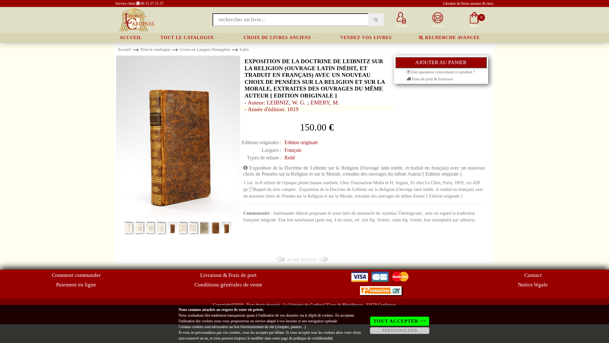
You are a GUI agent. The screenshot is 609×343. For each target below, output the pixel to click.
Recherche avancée (451, 37)
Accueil (131, 37)
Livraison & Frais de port (228, 275)
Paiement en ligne (76, 285)
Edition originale (301, 142)
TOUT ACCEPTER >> (399, 321)
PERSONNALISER (399, 330)
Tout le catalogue (187, 37)
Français (293, 150)
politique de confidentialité (313, 338)
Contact (533, 275)
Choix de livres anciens (277, 37)
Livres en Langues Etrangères (205, 49)
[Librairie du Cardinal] (136, 19)
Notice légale (533, 285)
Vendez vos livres (366, 37)
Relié (290, 157)
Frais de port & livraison (432, 79)
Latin (244, 49)
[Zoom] (178, 138)
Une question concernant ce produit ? (442, 72)
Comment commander (76, 275)
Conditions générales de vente (228, 285)
